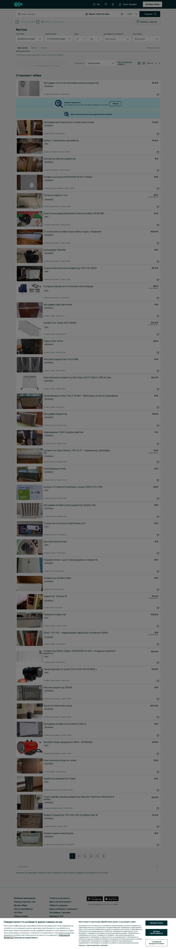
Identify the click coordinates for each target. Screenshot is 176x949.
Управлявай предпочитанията (156, 943)
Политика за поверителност (26, 937)
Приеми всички (156, 923)
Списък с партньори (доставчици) (93, 945)
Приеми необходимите (156, 932)
